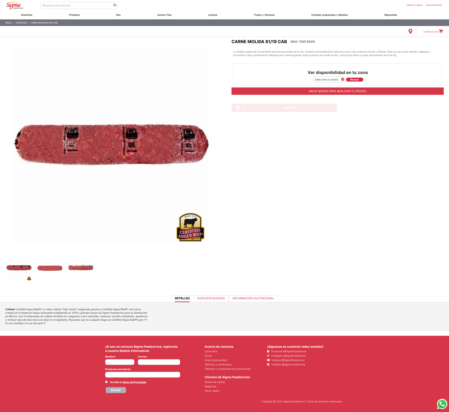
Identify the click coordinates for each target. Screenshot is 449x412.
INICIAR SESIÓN (434, 5)
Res (118, 14)
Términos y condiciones (218, 364)
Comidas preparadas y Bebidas (329, 14)
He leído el (128, 382)
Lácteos (212, 14)
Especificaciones (211, 298)
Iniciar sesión (212, 390)
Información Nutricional (253, 298)
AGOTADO (290, 108)
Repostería (390, 14)
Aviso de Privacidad (134, 382)
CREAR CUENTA (415, 5)
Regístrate (210, 386)
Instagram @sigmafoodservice (288, 355)
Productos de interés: (118, 369)
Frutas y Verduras (264, 14)
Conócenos (211, 351)
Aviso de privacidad (216, 360)
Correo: (142, 356)
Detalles (182, 299)
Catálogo (21, 22)
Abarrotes (26, 14)
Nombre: (110, 356)
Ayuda (208, 355)
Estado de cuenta (215, 381)
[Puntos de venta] (410, 31)
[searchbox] (107, 374)
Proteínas (74, 14)
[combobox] (142, 374)
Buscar (354, 79)
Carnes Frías (164, 14)
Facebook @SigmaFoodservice (288, 351)
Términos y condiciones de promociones (227, 368)
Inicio (8, 22)
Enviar (116, 390)
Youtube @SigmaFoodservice (288, 360)
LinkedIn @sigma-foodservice (288, 364)
